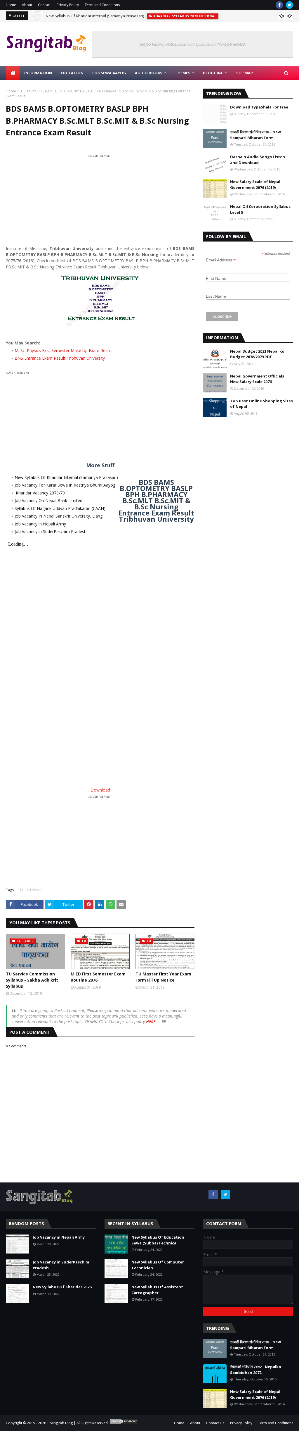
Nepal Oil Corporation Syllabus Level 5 (260, 209)
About (27, 4)
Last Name (216, 296)
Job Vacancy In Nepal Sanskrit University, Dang (58, 516)
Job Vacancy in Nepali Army (40, 524)
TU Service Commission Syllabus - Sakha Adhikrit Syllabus (32, 980)
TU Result (26, 91)
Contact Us (215, 1422)
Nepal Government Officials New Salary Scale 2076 (257, 379)
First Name (216, 278)
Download (100, 790)
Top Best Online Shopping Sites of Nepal (261, 403)
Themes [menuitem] (182, 72)
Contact (44, 4)
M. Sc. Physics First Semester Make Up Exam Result (63, 350)
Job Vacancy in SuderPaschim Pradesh (50, 531)
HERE (151, 1021)
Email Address (221, 260)
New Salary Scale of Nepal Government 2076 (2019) (255, 184)
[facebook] (279, 5)
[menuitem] (13, 73)
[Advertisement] (100, 200)
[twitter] (289, 5)
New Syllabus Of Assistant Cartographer (157, 1289)
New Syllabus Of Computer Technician (157, 1264)
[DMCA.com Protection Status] (124, 1422)
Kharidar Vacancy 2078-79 (40, 493)
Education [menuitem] (72, 72)
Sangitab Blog (61, 1422)
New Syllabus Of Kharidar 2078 (62, 1286)
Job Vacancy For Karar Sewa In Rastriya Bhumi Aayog (65, 485)
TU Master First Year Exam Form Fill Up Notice (163, 977)
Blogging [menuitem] (213, 72)
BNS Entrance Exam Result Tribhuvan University (60, 358)
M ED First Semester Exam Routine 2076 (98, 977)
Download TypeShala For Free (259, 107)
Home (11, 4)
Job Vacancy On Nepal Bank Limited (48, 500)
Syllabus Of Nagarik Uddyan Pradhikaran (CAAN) (60, 508)
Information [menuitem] (38, 72)
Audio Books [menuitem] (148, 72)
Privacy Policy (68, 4)
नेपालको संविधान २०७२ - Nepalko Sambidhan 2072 (255, 1369)
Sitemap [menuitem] (244, 72)
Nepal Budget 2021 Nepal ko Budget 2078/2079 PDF (257, 354)
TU (20, 889)
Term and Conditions (102, 4)
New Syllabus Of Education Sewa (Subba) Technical (157, 1240)
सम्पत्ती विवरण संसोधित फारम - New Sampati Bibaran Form (255, 134)
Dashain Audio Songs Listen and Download (257, 159)
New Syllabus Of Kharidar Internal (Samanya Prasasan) (95, 15)
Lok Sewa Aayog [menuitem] (109, 72)
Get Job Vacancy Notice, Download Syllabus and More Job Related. (192, 44)
